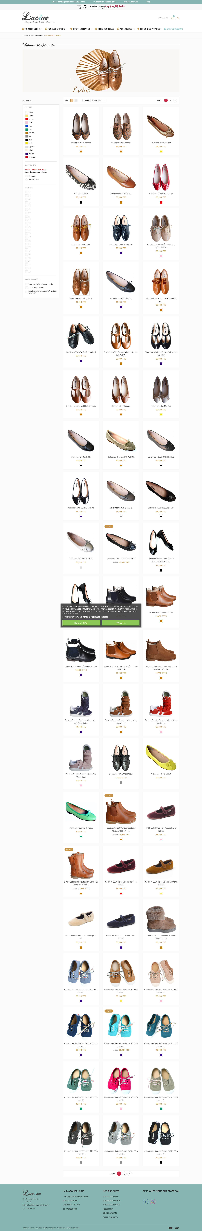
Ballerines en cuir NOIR (80, 457)
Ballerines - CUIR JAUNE (161, 774)
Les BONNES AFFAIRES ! (150, 29)
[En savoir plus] (86, 109)
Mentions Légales (49, 1228)
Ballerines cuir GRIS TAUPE (121, 508)
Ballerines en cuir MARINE (121, 298)
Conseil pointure (131, 2)
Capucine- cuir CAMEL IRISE (81, 298)
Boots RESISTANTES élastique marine (81, 666)
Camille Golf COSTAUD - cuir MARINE (81, 352)
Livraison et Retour (71, 1205)
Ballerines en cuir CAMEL (121, 194)
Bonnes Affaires (110, 1213)
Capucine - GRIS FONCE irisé (121, 774)
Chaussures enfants (111, 1201)
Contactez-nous (70, 1209)
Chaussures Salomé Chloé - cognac (81, 406)
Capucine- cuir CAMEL (81, 244)
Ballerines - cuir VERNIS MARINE (81, 508)
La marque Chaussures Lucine (75, 1197)
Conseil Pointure (70, 1201)
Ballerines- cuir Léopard (81, 143)
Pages (159, 100)
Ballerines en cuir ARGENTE (80, 559)
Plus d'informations (72, 617)
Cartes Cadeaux (175, 29)
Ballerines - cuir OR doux (161, 143)
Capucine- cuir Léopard (121, 143)
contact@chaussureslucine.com (71, 2)
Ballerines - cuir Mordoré (161, 406)
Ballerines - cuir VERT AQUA (81, 828)
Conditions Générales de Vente (68, 1228)
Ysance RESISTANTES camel (161, 612)
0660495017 (30, 1209)
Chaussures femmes (111, 1205)
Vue (66, 100)
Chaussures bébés (110, 1197)
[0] (172, 18)
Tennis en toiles (106, 29)
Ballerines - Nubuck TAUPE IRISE (121, 457)
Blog (148, 2)
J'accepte (121, 622)
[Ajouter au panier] (75, 109)
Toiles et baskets (110, 1217)
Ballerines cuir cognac (121, 406)
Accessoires (108, 1209)
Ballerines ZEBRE (81, 194)
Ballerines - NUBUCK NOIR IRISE (161, 457)
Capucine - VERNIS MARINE (121, 244)
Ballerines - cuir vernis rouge (161, 194)
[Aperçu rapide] (81, 109)
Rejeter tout (81, 622)
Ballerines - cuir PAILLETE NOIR (161, 508)
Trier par (85, 100)
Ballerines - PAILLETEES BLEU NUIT (121, 559)
